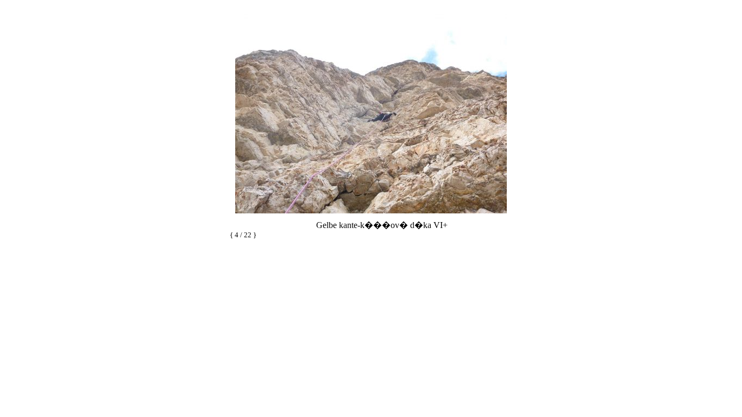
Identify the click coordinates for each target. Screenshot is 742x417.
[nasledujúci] (371, 215)
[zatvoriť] (508, 236)
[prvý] (365, 236)
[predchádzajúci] (375, 236)
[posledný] (396, 236)
